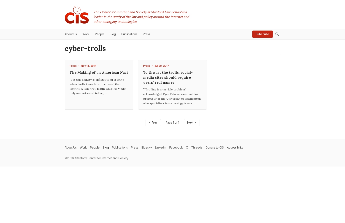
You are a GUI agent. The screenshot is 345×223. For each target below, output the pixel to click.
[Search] (277, 34)
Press (73, 65)
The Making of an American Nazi (99, 72)
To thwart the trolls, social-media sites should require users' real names (168, 77)
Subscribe (263, 34)
